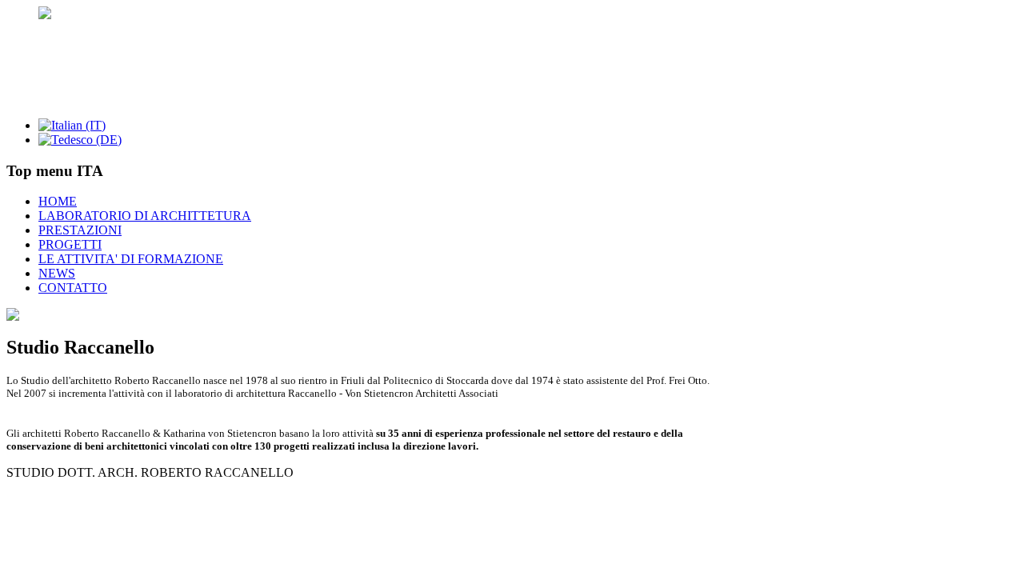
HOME (57, 201)
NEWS (56, 273)
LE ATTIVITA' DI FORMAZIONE (130, 259)
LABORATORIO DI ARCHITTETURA (144, 215)
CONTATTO (72, 287)
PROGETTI (70, 244)
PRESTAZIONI (80, 230)
